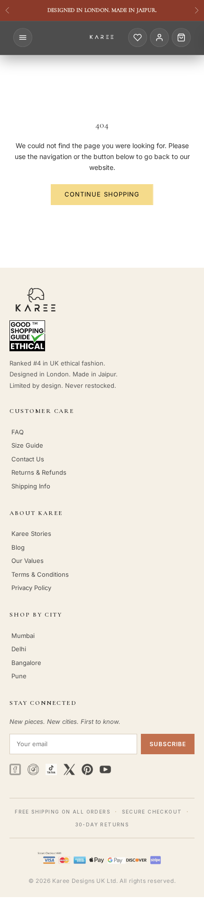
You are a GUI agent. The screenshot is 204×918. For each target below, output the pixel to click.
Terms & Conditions (40, 574)
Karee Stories (31, 533)
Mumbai (23, 635)
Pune (19, 676)
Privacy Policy (31, 587)
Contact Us (27, 459)
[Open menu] (22, 37)
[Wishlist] (137, 37)
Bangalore (26, 662)
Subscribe (167, 744)
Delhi (18, 649)
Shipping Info (30, 486)
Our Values (27, 560)
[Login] (159, 37)
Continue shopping (102, 194)
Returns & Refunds (38, 472)
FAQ (17, 432)
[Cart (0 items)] (181, 37)
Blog (18, 547)
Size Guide (27, 445)
